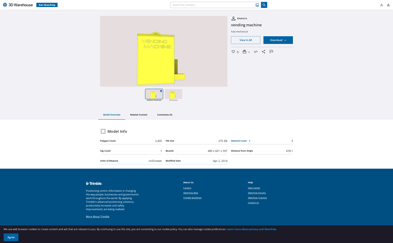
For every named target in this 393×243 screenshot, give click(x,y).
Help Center (254, 187)
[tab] (111, 115)
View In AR (246, 40)
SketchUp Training (257, 197)
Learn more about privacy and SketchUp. (252, 229)
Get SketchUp (47, 5)
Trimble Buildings (192, 197)
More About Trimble (97, 216)
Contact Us (253, 202)
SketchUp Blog (190, 192)
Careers (187, 187)
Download (276, 40)
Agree (11, 237)
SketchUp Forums (257, 192)
